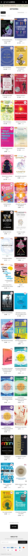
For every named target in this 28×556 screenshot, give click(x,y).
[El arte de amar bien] (7, 84)
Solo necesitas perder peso (7, 149)
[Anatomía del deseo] (20, 247)
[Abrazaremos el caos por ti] (7, 165)
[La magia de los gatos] (20, 445)
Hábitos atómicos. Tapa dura (21, 485)
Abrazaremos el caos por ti (7, 177)
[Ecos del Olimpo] (7, 56)
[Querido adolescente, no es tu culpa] (7, 28)
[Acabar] (20, 273)
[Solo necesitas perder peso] (7, 137)
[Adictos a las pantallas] (7, 301)
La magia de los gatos (21, 456)
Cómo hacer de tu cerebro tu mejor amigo (7, 285)
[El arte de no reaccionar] (20, 415)
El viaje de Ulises (7, 232)
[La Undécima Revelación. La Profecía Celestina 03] (20, 386)
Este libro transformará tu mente (20, 341)
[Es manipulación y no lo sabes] (20, 28)
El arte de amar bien (7, 95)
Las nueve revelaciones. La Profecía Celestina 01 (21, 370)
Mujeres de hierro (21, 95)
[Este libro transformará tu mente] (20, 329)
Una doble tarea (21, 148)
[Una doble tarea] (20, 137)
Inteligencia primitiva (21, 122)
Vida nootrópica (7, 122)
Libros (9, 15)
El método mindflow (7, 258)
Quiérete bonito (7, 204)
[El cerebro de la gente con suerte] (20, 501)
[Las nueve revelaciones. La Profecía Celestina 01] (20, 357)
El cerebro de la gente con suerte (21, 513)
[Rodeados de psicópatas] (7, 445)
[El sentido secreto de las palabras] (20, 192)
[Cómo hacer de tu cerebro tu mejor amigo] (7, 273)
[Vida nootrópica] (7, 110)
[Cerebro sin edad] (20, 220)
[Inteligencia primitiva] (20, 110)
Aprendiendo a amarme (20, 176)
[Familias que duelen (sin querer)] (20, 56)
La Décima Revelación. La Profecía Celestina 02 (7, 399)
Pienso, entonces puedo (7, 485)
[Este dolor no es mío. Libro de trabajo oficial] (20, 301)
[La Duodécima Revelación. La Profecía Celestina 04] (7, 415)
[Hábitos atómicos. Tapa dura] (20, 473)
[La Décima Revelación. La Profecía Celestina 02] (7, 386)
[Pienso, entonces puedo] (7, 473)
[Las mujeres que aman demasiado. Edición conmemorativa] (7, 357)
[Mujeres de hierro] (20, 84)
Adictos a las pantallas (7, 312)
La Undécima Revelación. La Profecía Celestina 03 (20, 399)
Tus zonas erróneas (7, 512)
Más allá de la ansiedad (7, 340)
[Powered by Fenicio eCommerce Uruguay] (25, 554)
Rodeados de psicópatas (7, 457)
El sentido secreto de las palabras (21, 205)
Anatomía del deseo (21, 258)
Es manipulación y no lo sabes (20, 40)
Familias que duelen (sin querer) (21, 68)
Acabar (21, 284)
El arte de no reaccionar (20, 427)
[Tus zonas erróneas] (7, 501)
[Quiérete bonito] (7, 192)
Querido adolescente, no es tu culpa (7, 40)
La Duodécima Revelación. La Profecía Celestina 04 (7, 429)
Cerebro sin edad (21, 232)
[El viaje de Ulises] (7, 220)
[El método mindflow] (7, 247)
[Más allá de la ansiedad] (7, 329)
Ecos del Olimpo (7, 67)
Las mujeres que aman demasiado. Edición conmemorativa (7, 370)
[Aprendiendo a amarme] (20, 165)
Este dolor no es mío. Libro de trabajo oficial (20, 313)
